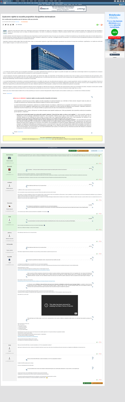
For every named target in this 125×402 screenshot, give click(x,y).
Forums (17, 1)
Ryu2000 (9, 256)
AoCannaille (10, 244)
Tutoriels (23, 1)
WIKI (73, 4)
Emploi (46, 1)
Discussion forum (115, 54)
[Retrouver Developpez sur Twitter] (121, 4)
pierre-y (10, 232)
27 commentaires (24, 21)
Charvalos (9, 203)
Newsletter (41, 1)
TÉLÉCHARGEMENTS (59, 4)
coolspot (9, 182)
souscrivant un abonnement (45, 139)
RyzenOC (9, 166)
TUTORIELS (40, 4)
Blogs (31, 1)
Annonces (17, 21)
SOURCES (65, 4)
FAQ (27, 1)
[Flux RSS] (119, 4)
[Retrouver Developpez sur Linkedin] (123, 4)
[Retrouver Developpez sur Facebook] (122, 4)
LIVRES (52, 4)
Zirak (9, 216)
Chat (35, 1)
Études (51, 1)
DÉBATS (69, 4)
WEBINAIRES (48, 4)
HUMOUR (80, 4)
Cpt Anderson (9, 154)
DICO (76, 4)
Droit (55, 1)
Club (59, 1)
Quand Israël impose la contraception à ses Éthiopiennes (28, 336)
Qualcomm (9, 93)
